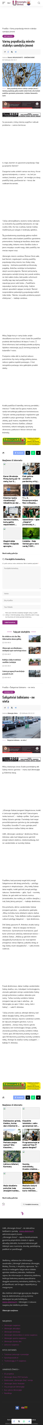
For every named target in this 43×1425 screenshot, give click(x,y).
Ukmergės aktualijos (12, 1328)
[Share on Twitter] (11, 52)
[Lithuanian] (26, 1407)
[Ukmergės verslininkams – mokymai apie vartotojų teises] (35, 650)
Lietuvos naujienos (11, 1345)
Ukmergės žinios (13, 713)
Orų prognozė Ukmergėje (14, 1387)
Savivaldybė (8, 692)
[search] (39, 3)
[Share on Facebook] (8, 52)
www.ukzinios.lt (26, 1231)
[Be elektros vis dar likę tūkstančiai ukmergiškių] (35, 638)
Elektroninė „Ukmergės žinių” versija (18, 1380)
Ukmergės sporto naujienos (15, 1338)
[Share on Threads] (38, 453)
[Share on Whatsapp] (24, 1421)
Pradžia (5, 28)
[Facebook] (17, 1408)
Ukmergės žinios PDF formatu (16, 1377)
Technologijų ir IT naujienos (15, 1361)
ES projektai (9, 1374)
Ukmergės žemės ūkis (13, 1341)
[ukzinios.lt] (21, 3)
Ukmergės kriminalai (12, 1332)
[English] (22, 1407)
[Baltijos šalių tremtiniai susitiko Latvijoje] (35, 662)
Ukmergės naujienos (12, 1325)
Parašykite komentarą (31, 1204)
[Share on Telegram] (15, 52)
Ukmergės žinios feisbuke (14, 1383)
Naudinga (8, 1393)
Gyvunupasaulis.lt (11, 1358)
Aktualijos (8, 36)
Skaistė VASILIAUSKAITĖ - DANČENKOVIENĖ (21, 57)
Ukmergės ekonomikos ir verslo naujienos (20, 1335)
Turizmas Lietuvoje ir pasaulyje (16, 1354)
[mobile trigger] (4, 2)
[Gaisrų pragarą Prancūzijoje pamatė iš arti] (35, 673)
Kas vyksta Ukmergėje (13, 1390)
